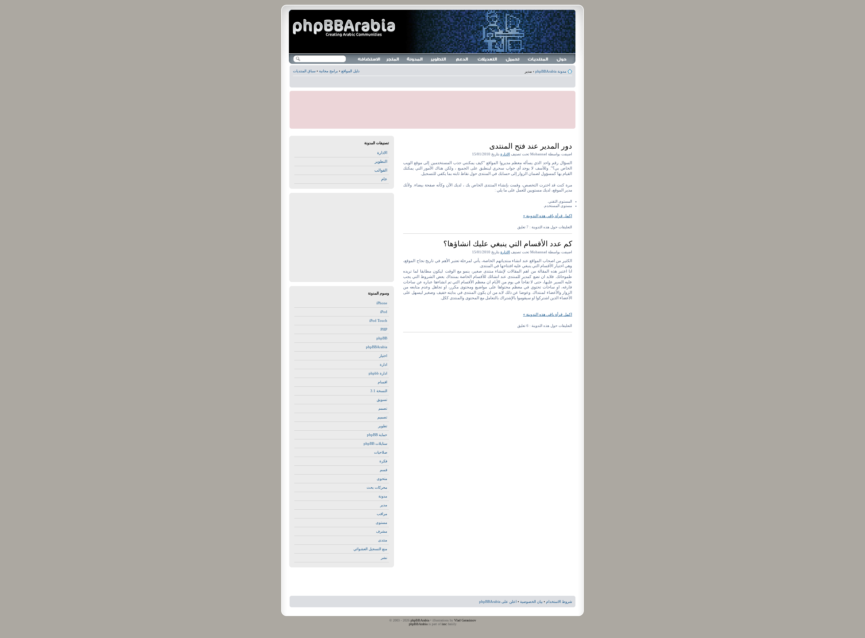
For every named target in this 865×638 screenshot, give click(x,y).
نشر (384, 558)
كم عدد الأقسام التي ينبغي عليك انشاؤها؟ (507, 243)
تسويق (382, 400)
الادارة (505, 154)
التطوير (381, 161)
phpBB (381, 338)
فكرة (383, 461)
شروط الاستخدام (559, 601)
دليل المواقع (350, 71)
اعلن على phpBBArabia (498, 601)
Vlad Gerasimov (465, 620)
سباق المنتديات (304, 71)
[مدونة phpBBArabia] (345, 28)
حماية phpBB (377, 435)
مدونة (382, 496)
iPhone (381, 303)
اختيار (383, 356)
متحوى (382, 479)
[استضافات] (369, 59)
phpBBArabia (376, 347)
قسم (383, 470)
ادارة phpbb (378, 373)
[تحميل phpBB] (513, 59)
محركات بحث (377, 487)
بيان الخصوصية (531, 601)
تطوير (382, 426)
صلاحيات (380, 452)
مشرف (381, 531)
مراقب (382, 514)
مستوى (381, 522)
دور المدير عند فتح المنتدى (530, 146)
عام (384, 179)
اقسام (382, 382)
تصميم (382, 417)
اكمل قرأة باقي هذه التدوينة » (547, 215)
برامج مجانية (328, 71)
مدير (383, 505)
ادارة (383, 364)
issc (444, 624)
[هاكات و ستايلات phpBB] (487, 59)
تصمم (382, 408)
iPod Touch (378, 320)
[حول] (562, 59)
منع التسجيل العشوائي (370, 549)
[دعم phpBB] (462, 59)
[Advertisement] (432, 82)
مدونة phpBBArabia (550, 71)
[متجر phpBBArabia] (393, 59)
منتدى (382, 540)
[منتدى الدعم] (538, 59)
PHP (383, 329)
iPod (383, 312)
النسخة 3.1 (378, 391)
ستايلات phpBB (375, 443)
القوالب (380, 170)
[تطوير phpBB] (438, 59)
